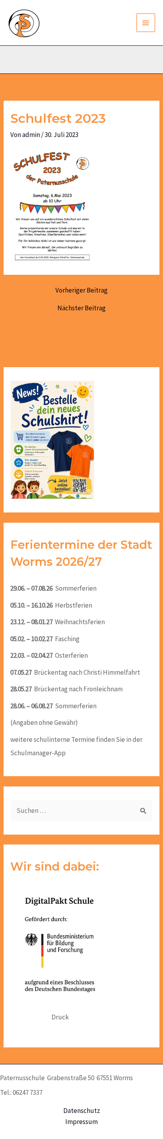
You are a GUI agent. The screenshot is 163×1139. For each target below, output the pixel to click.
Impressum (81, 1121)
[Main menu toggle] (145, 22)
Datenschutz (81, 1110)
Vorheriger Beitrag (81, 290)
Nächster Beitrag (81, 308)
